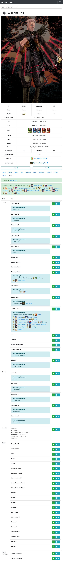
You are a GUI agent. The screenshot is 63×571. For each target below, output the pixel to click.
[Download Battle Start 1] (57, 444)
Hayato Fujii (13, 180)
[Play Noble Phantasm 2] (53, 558)
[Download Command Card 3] (57, 478)
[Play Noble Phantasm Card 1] (53, 483)
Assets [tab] (4, 175)
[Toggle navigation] (59, 2)
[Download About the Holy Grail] (57, 345)
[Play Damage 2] (53, 527)
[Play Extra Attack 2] (53, 517)
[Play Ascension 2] (53, 394)
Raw (46, 168)
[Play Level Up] (53, 373)
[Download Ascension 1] (57, 384)
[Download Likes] (57, 335)
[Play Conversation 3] (53, 267)
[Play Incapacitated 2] (53, 537)
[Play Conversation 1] (53, 257)
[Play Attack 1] (53, 493)
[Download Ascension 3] (57, 405)
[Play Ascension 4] (53, 416)
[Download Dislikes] (57, 340)
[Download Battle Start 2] (57, 449)
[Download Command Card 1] (57, 468)
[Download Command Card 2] (57, 473)
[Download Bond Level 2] (57, 214)
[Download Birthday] (57, 360)
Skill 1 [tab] (4, 172)
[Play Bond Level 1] (53, 203)
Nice (15, 168)
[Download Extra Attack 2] (57, 517)
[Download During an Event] (57, 349)
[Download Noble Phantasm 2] (57, 558)
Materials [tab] (41, 172)
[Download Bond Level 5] (57, 246)
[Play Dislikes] (53, 340)
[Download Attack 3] (57, 502)
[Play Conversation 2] (53, 262)
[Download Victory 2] (57, 546)
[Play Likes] (53, 335)
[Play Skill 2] (53, 459)
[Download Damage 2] (57, 527)
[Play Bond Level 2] (53, 214)
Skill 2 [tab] (10, 172)
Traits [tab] (34, 172)
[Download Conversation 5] (57, 286)
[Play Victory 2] (53, 546)
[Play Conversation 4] (53, 272)
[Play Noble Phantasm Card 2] (53, 488)
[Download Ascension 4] (57, 416)
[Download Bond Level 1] (57, 203)
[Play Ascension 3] (53, 405)
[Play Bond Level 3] (53, 225)
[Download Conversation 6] (57, 297)
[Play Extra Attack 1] (53, 512)
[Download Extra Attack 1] (57, 512)
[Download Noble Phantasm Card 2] (57, 488)
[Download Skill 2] (57, 459)
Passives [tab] (28, 172)
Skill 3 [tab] (16, 172)
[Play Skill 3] (53, 463)
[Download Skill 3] (57, 463)
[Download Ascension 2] (57, 394)
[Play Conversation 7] (53, 309)
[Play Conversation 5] (53, 286)
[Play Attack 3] (53, 502)
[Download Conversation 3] (57, 267)
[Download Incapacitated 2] (57, 537)
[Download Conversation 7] (57, 309)
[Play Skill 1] (53, 454)
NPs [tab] (22, 172)
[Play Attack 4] (53, 507)
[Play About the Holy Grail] (53, 345)
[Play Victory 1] (53, 541)
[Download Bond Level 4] (57, 236)
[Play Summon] (53, 429)
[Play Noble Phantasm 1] (53, 553)
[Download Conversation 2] (57, 262)
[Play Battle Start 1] (53, 444)
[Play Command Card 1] (53, 468)
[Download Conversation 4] (57, 272)
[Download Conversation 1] (57, 257)
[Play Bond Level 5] (53, 246)
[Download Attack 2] (57, 498)
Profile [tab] (56, 172)
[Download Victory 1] (57, 541)
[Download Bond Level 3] (57, 225)
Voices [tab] (11, 175)
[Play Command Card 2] (53, 473)
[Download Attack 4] (57, 507)
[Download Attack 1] (57, 493)
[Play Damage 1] (53, 522)
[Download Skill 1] (57, 454)
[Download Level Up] (57, 373)
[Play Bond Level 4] (53, 236)
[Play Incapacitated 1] (53, 532)
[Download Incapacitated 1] (57, 532)
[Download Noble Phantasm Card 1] (57, 483)
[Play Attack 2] (53, 498)
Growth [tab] (49, 172)
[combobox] (31, 7)
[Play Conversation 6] (53, 297)
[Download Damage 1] (57, 522)
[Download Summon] (57, 429)
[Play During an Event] (53, 349)
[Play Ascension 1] (53, 384)
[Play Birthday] (53, 360)
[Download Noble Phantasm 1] (57, 553)
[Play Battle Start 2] (53, 449)
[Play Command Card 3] (53, 478)
